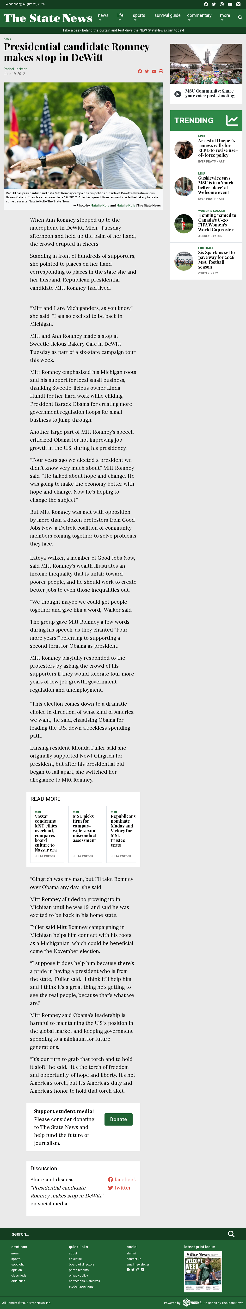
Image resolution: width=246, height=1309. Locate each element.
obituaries (18, 1281)
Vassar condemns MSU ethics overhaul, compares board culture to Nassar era (46, 833)
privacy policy (78, 1275)
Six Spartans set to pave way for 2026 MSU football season (216, 260)
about (73, 1253)
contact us (134, 1259)
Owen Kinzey (208, 273)
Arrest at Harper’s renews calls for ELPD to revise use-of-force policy (218, 148)
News (103, 15)
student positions (81, 1286)
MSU (38, 812)
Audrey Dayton (210, 236)
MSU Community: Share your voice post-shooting (210, 93)
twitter (122, 1187)
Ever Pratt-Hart (211, 161)
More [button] (225, 15)
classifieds (18, 1275)
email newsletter (138, 1264)
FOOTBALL (206, 248)
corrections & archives (84, 1281)
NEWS (7, 39)
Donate (118, 1119)
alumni (131, 1253)
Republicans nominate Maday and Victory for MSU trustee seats (123, 830)
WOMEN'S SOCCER (211, 211)
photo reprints (79, 1270)
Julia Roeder (45, 856)
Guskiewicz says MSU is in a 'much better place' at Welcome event (215, 185)
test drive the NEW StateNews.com (145, 30)
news (15, 1253)
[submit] (231, 1234)
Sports (139, 15)
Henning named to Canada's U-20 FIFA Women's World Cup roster (217, 222)
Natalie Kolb (100, 205)
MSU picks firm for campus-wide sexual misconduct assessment (85, 828)
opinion (16, 1270)
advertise (75, 1259)
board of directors (81, 1264)
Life (120, 15)
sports (15, 1259)
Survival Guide (167, 15)
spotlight (17, 1264)
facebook (124, 1179)
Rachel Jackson (15, 69)
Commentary (199, 15)
